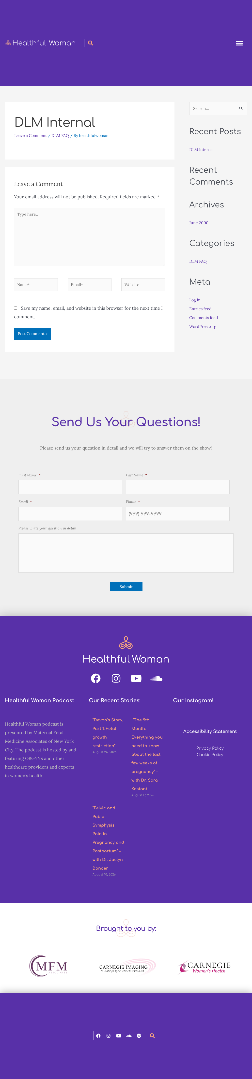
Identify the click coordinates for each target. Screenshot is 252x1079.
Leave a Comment (30, 135)
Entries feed (200, 308)
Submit (126, 586)
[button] (239, 43)
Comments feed (203, 317)
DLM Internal (201, 149)
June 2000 (198, 222)
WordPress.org (202, 326)
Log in (195, 299)
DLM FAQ (60, 135)
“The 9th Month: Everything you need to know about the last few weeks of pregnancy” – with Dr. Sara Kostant (147, 754)
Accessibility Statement (210, 731)
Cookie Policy (210, 755)
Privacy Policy (210, 748)
